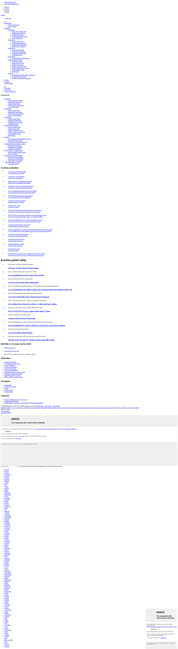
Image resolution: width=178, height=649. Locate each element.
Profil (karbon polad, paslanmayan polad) (83, 408)
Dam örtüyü (11, 56)
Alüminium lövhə (17, 55)
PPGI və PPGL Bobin (18, 46)
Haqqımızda (8, 23)
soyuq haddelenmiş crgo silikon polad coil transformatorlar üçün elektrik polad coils (40, 290)
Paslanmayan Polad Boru (19, 31)
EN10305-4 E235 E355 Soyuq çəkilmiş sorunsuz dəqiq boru (26, 255)
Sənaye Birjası (12, 26)
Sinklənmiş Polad (45, 408)
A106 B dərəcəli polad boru (16, 173)
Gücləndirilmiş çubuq (18, 70)
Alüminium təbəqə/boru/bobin (105, 408)
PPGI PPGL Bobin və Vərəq (122, 408)
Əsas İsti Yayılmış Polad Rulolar (17, 236)
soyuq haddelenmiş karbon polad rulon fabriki (21, 192)
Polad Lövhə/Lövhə (17, 408)
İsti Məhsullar (39, 406)
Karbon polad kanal (17, 65)
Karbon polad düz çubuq (19, 66)
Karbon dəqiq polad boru (15, 241)
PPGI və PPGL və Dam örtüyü (13, 150)
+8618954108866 (6, 413)
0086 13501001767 (10, 2)
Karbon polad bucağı (18, 63)
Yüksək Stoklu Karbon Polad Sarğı (18, 226)
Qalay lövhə (67, 408)
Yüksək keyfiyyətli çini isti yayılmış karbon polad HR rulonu (31, 340)
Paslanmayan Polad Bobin (19, 45)
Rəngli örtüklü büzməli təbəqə (20, 58)
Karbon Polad (35, 408)
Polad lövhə (11, 48)
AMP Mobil (56, 406)
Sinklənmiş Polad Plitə (18, 51)
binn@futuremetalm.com (11, 4)
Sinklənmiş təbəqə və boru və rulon (14, 144)
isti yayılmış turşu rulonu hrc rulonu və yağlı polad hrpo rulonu (32, 304)
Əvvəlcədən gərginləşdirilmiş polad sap (23, 75)
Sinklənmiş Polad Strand (19, 76)
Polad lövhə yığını (17, 61)
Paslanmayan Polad (57, 408)
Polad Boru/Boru (6, 408)
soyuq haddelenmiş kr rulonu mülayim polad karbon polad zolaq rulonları (29, 231)
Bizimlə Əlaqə (8, 83)
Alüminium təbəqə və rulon (12, 162)
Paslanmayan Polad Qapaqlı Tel (21, 78)
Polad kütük (15, 71)
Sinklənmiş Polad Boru (18, 33)
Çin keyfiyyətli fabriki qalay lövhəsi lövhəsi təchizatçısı (24, 212)
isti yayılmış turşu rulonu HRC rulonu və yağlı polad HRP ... (26, 217)
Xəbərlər (7, 81)
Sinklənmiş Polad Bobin (19, 43)
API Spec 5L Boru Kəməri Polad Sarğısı (20, 188)
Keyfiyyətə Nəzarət (14, 25)
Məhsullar (7, 28)
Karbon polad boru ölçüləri (16, 202)
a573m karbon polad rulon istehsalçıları (19, 197)
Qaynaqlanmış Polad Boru (19, 36)
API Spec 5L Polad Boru (15, 178)
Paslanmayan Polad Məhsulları (13, 155)
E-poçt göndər (5, 411)
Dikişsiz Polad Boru (18, 35)
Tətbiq (6, 80)
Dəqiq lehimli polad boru (15, 246)
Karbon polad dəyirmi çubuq (20, 68)
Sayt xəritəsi (48, 406)
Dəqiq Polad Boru (17, 38)
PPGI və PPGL (12, 154)
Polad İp (10, 73)
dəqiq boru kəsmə (13, 250)
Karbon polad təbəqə (18, 50)
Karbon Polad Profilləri (15, 60)
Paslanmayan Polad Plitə (19, 53)
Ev (5, 21)
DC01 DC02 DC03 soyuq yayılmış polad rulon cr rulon (24, 221)
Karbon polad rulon (17, 41)
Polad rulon (11, 40)
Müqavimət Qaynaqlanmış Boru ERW (19, 183)
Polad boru (11, 30)
